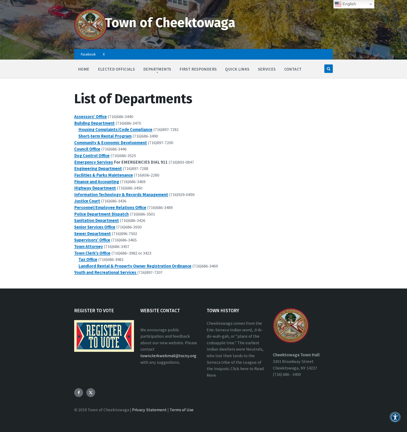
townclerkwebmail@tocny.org (168, 355)
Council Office (87, 149)
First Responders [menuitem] (198, 69)
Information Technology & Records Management (121, 194)
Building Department (94, 123)
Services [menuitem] (267, 69)
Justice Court (87, 201)
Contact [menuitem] (293, 69)
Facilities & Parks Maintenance (103, 175)
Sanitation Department (96, 220)
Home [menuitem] (83, 69)
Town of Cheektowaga (170, 23)
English (348, 4)
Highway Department (95, 188)
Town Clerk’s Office (92, 253)
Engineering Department (98, 168)
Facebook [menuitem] (88, 54)
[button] (395, 419)
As (76, 116)
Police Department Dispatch (101, 214)
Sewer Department (92, 233)
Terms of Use (182, 409)
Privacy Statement (149, 409)
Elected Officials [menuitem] (116, 69)
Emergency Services (93, 162)
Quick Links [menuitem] (237, 69)
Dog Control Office (92, 155)
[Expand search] (328, 68)
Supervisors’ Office (92, 240)
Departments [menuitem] (157, 69)
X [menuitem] (104, 54)
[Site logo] (90, 40)
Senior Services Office (94, 227)
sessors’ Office (93, 116)
